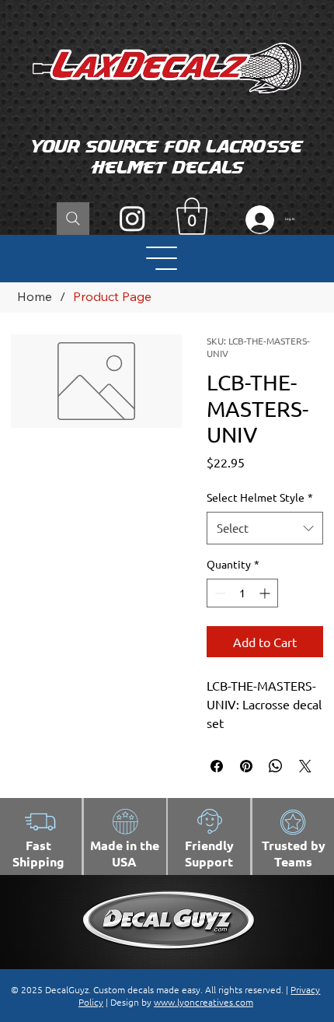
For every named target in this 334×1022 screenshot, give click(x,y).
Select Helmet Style (260, 497)
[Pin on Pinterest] (246, 766)
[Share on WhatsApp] (275, 766)
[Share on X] (305, 766)
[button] (191, 216)
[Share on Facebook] (216, 766)
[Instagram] (132, 218)
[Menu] (162, 258)
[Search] (73, 218)
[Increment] (266, 593)
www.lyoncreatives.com (203, 1002)
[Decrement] (218, 593)
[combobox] (265, 528)
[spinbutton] (242, 593)
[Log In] (256, 220)
